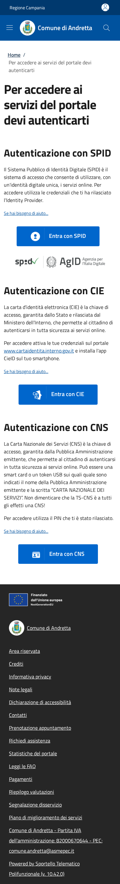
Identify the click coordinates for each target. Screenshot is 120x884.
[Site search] (106, 28)
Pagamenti (20, 779)
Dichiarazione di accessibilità (40, 702)
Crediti (16, 664)
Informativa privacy (30, 676)
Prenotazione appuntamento (40, 728)
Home (14, 55)
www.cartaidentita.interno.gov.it (39, 350)
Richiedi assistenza (29, 740)
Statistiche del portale (33, 753)
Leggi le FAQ (22, 766)
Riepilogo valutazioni (31, 792)
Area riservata (24, 651)
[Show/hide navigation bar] (9, 27)
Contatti (18, 715)
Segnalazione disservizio (35, 804)
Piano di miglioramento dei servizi (45, 817)
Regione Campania (27, 7)
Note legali (20, 689)
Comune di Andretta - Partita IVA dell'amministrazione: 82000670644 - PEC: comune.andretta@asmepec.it (55, 840)
